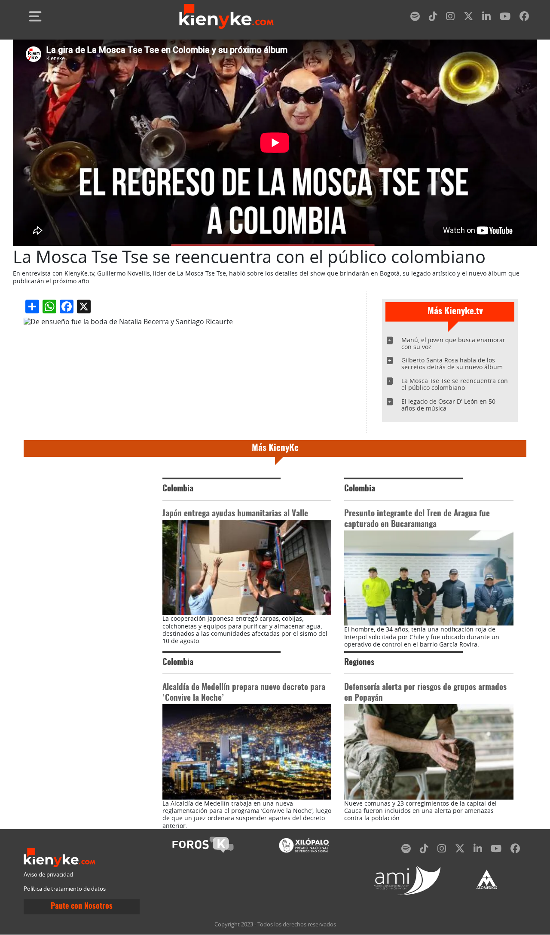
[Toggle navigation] (35, 16)
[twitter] (468, 18)
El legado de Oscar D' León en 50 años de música (448, 404)
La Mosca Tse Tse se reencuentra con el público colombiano (454, 384)
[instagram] (450, 18)
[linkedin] (486, 18)
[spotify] (415, 18)
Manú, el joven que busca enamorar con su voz (453, 343)
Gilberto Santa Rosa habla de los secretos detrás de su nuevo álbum (452, 363)
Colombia (177, 489)
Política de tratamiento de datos (65, 888)
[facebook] (524, 18)
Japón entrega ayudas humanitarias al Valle (235, 514)
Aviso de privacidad (48, 874)
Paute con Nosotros (82, 906)
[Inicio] (226, 16)
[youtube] (505, 18)
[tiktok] (433, 18)
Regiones (359, 663)
